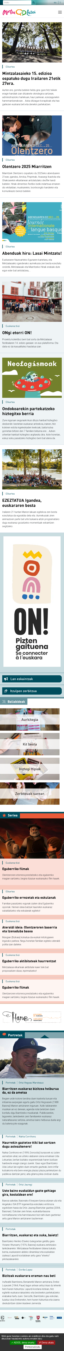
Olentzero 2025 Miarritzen (26, 166)
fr (60, 2)
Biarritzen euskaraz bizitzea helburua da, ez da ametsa (30, 1091)
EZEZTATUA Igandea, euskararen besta (22, 503)
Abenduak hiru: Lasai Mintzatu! (32, 253)
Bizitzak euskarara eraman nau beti (29, 1276)
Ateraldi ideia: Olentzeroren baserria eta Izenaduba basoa (29, 929)
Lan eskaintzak (21, 679)
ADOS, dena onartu (23, 1342)
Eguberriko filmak (15, 869)
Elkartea (10, 66)
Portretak (14, 1035)
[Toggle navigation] (60, 12)
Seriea (12, 815)
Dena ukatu (47, 1342)
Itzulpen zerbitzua (23, 691)
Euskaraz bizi (13, 325)
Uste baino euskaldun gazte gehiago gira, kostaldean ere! (29, 1192)
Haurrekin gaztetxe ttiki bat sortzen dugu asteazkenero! (29, 1144)
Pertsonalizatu (32, 1347)
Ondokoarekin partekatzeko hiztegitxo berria (28, 411)
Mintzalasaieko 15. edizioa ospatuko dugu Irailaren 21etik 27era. (31, 78)
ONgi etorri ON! (17, 332)
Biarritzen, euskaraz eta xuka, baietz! (30, 1235)
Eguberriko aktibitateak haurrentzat (29, 961)
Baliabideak (16, 702)
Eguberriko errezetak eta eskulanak (29, 897)
